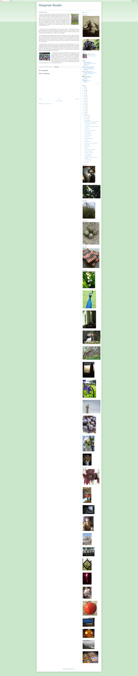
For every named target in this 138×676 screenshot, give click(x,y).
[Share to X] (56, 66)
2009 (85, 114)
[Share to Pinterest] (58, 66)
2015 (85, 104)
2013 (85, 107)
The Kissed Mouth (87, 76)
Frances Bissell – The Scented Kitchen (91, 143)
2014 (85, 106)
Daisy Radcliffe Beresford (88, 77)
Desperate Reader (50, 5)
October (86, 118)
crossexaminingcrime (87, 62)
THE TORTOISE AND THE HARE (90, 123)
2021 (85, 95)
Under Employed (87, 133)
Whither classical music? (87, 80)
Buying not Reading (88, 155)
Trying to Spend (87, 124)
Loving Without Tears (88, 135)
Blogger (73, 668)
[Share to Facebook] (57, 66)
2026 (85, 87)
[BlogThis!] (55, 66)
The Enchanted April (88, 154)
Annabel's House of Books (88, 71)
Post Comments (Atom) (47, 103)
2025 (85, 88)
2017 (85, 101)
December (86, 115)
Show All (98, 83)
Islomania (86, 147)
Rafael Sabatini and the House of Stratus (91, 121)
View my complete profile (92, 55)
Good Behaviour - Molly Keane (90, 149)
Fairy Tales (86, 139)
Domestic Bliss (87, 144)
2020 (85, 96)
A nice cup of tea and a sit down (90, 130)
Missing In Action (88, 146)
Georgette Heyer (87, 128)
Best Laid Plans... (87, 136)
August (86, 161)
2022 (85, 93)
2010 (85, 112)
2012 (85, 109)
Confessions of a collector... (89, 152)
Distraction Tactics (88, 141)
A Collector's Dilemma (88, 159)
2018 (85, 99)
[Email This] (54, 66)
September (86, 120)
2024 (85, 90)
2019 (85, 98)
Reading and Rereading (88, 138)
